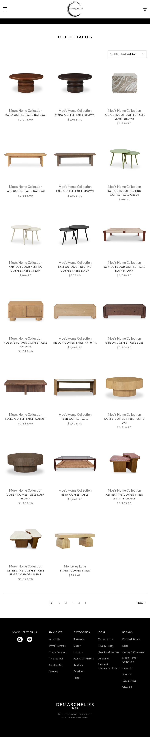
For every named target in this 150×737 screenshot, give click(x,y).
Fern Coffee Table (75, 419)
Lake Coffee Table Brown (75, 191)
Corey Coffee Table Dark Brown (25, 496)
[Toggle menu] (4, 9)
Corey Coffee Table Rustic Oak (124, 420)
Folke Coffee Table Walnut (25, 419)
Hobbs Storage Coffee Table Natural (25, 344)
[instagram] (20, 639)
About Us (54, 639)
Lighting (78, 652)
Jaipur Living (129, 680)
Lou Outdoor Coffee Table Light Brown (124, 117)
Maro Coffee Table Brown (75, 115)
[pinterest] (29, 639)
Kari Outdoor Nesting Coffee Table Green (124, 193)
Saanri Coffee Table (75, 570)
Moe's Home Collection (129, 659)
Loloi (125, 645)
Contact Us (55, 664)
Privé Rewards (57, 645)
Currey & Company (133, 652)
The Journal (56, 658)
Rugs (76, 677)
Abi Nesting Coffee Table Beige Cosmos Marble (25, 572)
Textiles (78, 664)
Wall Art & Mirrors (84, 658)
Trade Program (57, 652)
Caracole (127, 668)
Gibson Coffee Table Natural (75, 343)
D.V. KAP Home (131, 639)
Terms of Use (105, 639)
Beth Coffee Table (75, 495)
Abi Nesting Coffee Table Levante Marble (124, 496)
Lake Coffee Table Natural (25, 191)
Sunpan (126, 674)
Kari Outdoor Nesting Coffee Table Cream (25, 268)
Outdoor (79, 671)
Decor (77, 645)
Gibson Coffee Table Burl (124, 343)
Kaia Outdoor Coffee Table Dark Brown (124, 268)
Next (140, 602)
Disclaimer (104, 658)
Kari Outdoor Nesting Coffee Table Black (75, 268)
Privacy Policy (105, 645)
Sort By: (114, 54)
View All (127, 687)
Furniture (79, 639)
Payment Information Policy (108, 666)
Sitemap (54, 671)
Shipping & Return (108, 652)
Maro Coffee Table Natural (25, 115)
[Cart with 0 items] (144, 9)
